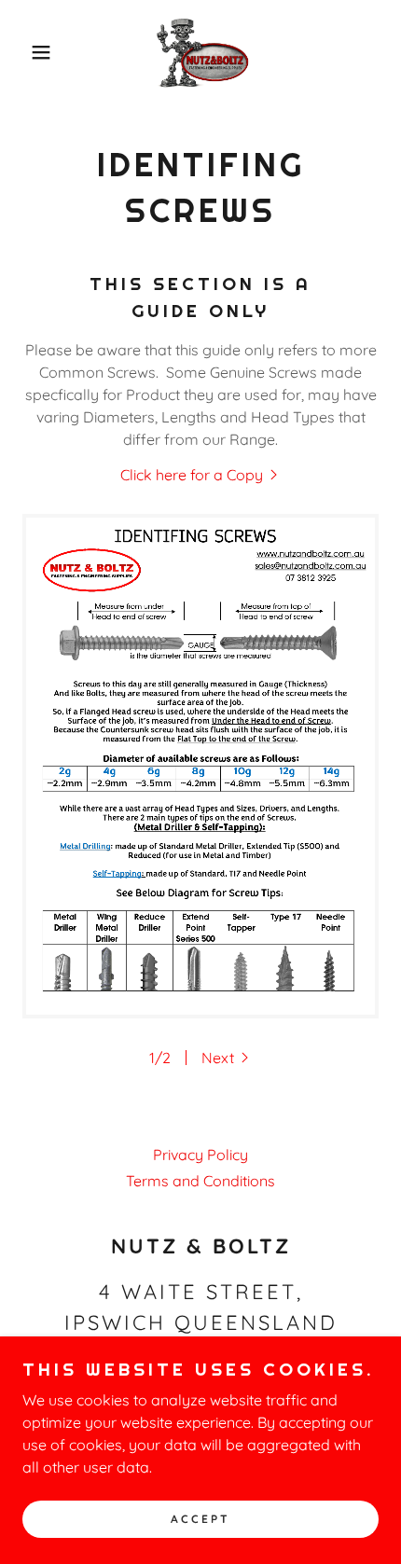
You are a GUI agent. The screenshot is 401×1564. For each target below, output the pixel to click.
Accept (200, 1520)
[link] (200, 52)
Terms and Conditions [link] (200, 1180)
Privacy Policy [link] (200, 1154)
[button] (30, 52)
